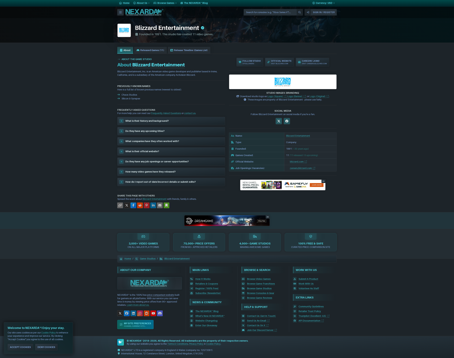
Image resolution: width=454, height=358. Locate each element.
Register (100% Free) (206, 288)
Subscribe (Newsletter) (208, 293)
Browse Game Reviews (259, 297)
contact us (190, 113)
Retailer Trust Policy (310, 311)
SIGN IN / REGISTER (324, 12)
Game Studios (148, 258)
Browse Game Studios (259, 288)
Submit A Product (308, 279)
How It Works (202, 279)
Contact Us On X (256, 325)
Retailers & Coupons (206, 283)
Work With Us (306, 283)
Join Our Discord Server (260, 330)
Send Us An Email (256, 320)
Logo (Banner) (295, 96)
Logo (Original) (317, 96)
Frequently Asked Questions (166, 113)
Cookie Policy (213, 343)
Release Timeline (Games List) (191, 50)
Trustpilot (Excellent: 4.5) (312, 316)
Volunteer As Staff (309, 288)
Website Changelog (206, 320)
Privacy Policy (196, 343)
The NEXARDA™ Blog (206, 311)
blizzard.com (297, 161)
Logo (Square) (275, 96)
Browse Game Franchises (261, 283)
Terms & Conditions (177, 343)
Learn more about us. (138, 305)
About (127, 50)
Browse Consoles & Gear (260, 293)
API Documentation (310, 320)
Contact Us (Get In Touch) (261, 316)
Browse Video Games (259, 279)
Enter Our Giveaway (206, 325)
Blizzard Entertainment (154, 199)
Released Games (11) (152, 50)
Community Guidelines (311, 306)
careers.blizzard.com (301, 168)
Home (127, 258)
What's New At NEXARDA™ (210, 316)
